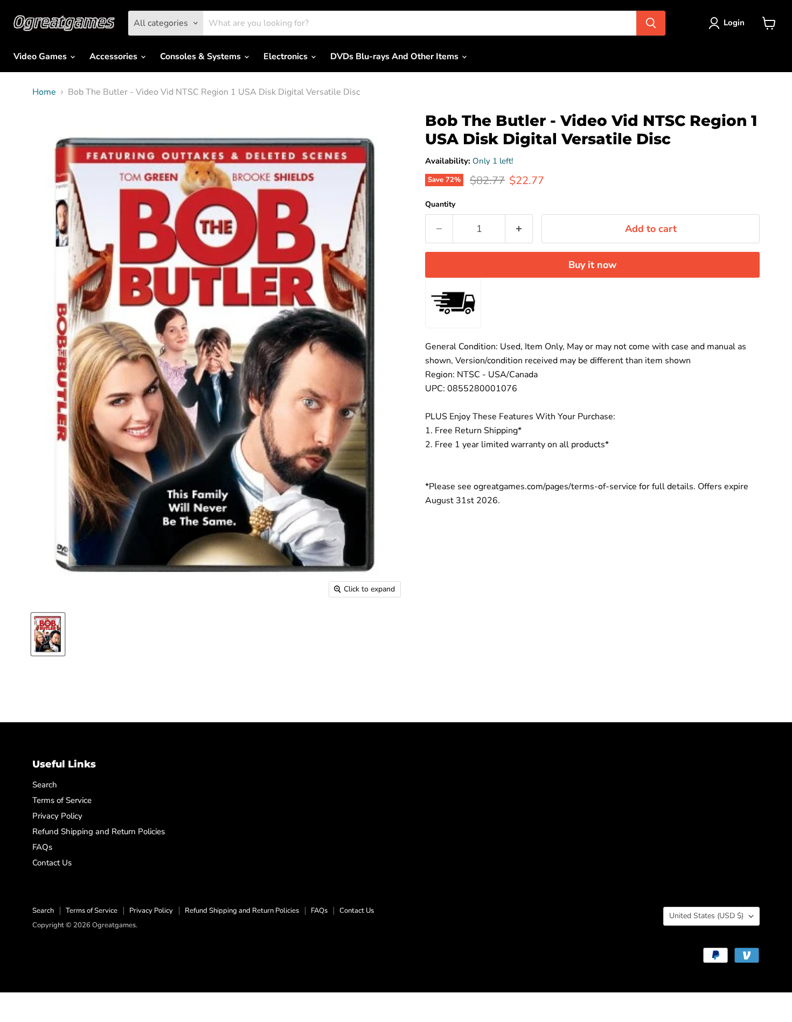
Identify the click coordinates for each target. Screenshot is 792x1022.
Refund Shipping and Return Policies (98, 831)
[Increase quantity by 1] (519, 229)
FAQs (42, 847)
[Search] (650, 23)
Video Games (41, 56)
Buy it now (592, 264)
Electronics (286, 56)
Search (44, 784)
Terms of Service (62, 800)
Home (44, 92)
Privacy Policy (57, 815)
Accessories (114, 56)
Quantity (440, 204)
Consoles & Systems (201, 56)
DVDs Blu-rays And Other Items (395, 56)
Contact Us (52, 862)
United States (706, 916)
